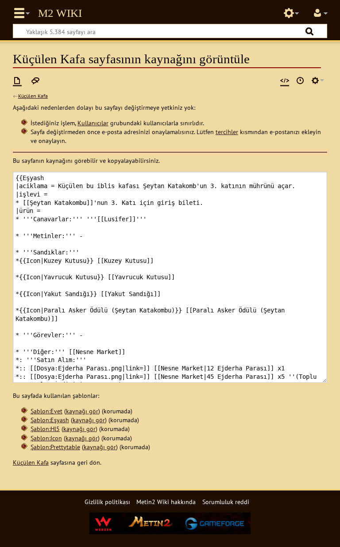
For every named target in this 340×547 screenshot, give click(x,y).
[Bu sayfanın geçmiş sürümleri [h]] (300, 80)
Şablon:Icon (46, 438)
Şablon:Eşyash (50, 420)
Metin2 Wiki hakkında (166, 501)
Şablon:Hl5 (45, 428)
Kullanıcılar (92, 123)
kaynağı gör (82, 411)
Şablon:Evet (46, 411)
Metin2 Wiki (60, 13)
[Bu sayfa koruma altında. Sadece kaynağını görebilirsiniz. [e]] (284, 80)
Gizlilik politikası (107, 501)
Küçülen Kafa (33, 95)
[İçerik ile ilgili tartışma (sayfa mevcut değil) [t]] (35, 80)
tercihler (227, 131)
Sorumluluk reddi (225, 501)
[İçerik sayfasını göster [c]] (17, 80)
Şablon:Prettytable (55, 447)
